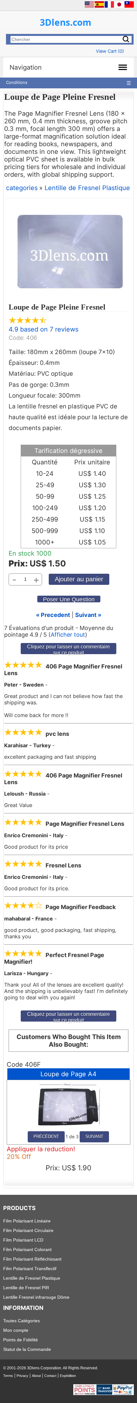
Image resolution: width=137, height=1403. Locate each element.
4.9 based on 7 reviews (43, 329)
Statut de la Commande (27, 1349)
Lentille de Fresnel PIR (26, 1287)
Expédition (68, 1376)
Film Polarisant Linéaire (27, 1220)
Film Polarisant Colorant (27, 1249)
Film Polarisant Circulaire (28, 1230)
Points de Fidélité (20, 1339)
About (36, 1376)
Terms (8, 1376)
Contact (50, 1376)
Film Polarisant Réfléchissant (32, 1259)
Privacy (22, 1376)
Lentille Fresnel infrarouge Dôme (36, 1297)
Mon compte (15, 1330)
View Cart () (110, 51)
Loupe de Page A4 (68, 1074)
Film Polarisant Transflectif (29, 1268)
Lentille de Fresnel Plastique (87, 188)
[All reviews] (28, 321)
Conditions (16, 82)
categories (22, 188)
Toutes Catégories (21, 1320)
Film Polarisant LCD (23, 1239)
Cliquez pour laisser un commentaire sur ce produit (68, 649)
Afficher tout (68, 634)
